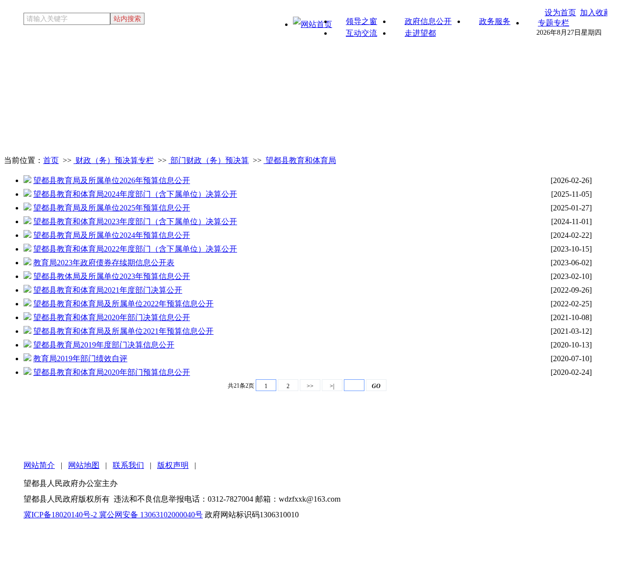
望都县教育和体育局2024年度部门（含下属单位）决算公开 (135, 194)
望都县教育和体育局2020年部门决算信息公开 (111, 317)
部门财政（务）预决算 (209, 160)
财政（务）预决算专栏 (113, 160)
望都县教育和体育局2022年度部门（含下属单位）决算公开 (135, 249)
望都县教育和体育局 (300, 160)
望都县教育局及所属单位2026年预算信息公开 (111, 180)
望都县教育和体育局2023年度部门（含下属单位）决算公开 (135, 221)
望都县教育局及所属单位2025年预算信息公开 (111, 208)
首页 (51, 160)
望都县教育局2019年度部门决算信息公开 (103, 345)
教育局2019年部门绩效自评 (80, 358)
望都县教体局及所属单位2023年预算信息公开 (111, 276)
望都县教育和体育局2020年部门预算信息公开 (111, 372)
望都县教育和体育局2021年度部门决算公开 (107, 290)
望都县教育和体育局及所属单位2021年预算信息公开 (123, 331)
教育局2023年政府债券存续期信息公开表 (103, 262)
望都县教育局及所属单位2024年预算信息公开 (111, 235)
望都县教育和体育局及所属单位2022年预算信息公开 (123, 304)
